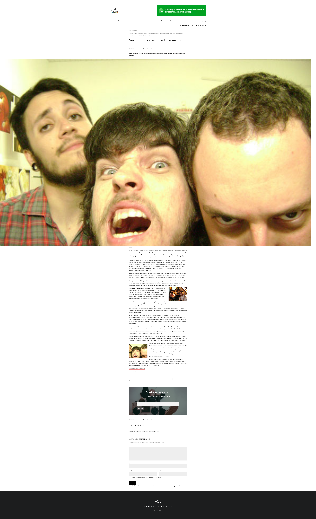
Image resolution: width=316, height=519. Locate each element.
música (135, 33)
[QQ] (203, 25)
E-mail (130, 470)
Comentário (131, 446)
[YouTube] (196, 25)
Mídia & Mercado (174, 21)
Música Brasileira (142, 33)
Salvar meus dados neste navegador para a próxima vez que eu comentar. (146, 477)
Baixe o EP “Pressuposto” (135, 372)
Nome (130, 463)
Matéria (131, 33)
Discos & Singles (127, 21)
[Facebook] (190, 25)
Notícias (118, 21)
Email (158, 401)
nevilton (162, 33)
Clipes (166, 21)
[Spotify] (201, 25)
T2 (160, 510)
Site (160, 470)
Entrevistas (148, 21)
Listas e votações (158, 21)
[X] (192, 25)
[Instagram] (194, 25)
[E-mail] (152, 48)
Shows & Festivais (138, 21)
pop (171, 33)
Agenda (113, 21)
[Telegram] (199, 25)
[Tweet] (143, 48)
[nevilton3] (153, 152)
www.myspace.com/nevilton (137, 368)
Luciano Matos (133, 30)
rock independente (178, 33)
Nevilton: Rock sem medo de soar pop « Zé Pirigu (146, 431)
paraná (167, 33)
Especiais (182, 21)
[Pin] (147, 48)
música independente (153, 33)
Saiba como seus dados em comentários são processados (166, 486)
